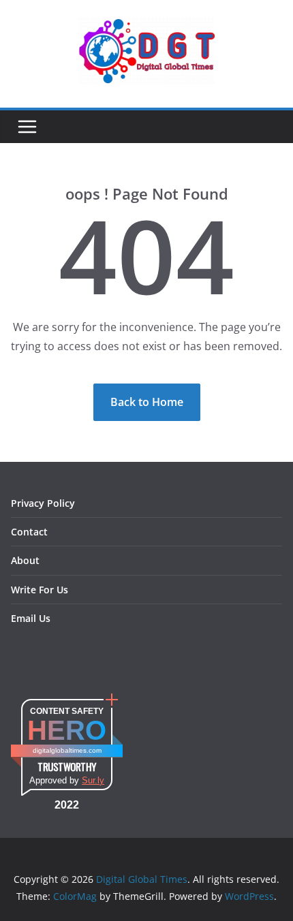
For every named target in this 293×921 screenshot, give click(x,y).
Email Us (30, 618)
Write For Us (39, 589)
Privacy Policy (43, 503)
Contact (29, 531)
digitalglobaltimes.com (67, 750)
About (25, 560)
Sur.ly (93, 780)
